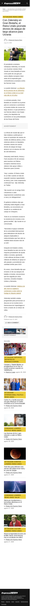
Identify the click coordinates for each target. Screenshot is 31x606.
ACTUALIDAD (7, 17)
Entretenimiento (24, 601)
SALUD (17, 497)
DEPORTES (18, 357)
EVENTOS (17, 462)
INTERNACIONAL (10, 395)
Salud (12, 601)
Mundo (2, 601)
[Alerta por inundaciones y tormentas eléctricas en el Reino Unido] (15, 487)
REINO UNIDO (17, 17)
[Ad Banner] (15, 331)
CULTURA (17, 528)
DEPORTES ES (10, 359)
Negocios (8, 601)
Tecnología (3, 604)
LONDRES (17, 428)
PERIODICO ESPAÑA (12, 362)
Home (4, 9)
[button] (2, 3)
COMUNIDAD (9, 428)
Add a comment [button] (13, 322)
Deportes (17, 601)
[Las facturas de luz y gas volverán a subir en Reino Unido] (15, 420)
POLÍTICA (20, 395)
